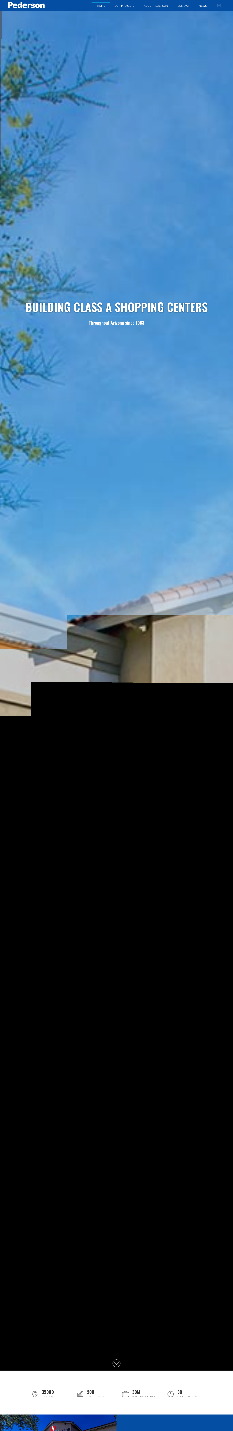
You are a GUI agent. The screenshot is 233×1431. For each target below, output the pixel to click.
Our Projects (124, 5)
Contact (183, 5)
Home (101, 5)
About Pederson (156, 5)
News (203, 5)
